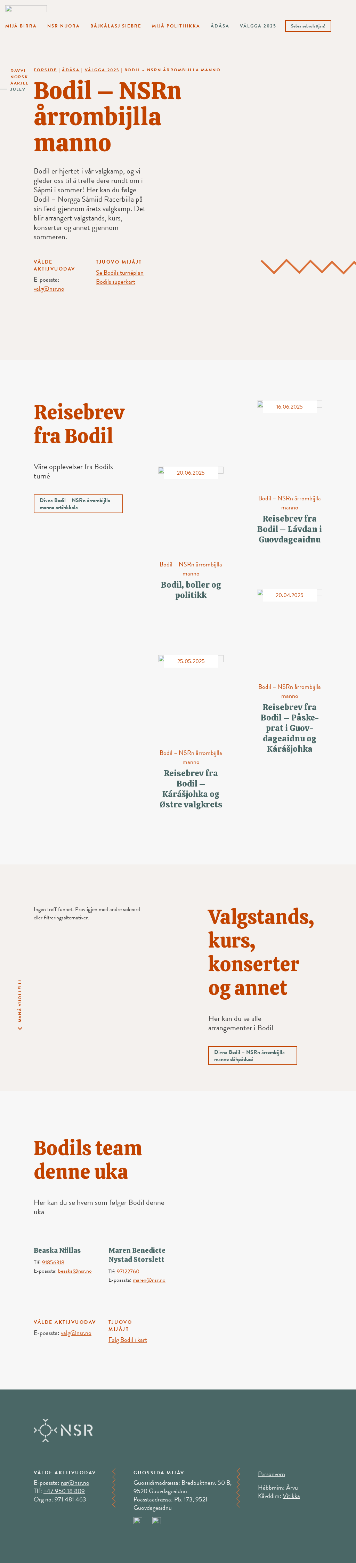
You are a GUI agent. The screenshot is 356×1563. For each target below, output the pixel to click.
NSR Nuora (63, 26)
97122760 (128, 1271)
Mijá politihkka (176, 26)
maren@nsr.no (149, 1280)
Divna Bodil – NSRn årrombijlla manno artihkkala (75, 503)
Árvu (292, 1487)
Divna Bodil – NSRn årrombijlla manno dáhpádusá (249, 1055)
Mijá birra (21, 26)
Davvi (18, 70)
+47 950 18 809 (64, 1491)
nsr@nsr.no (75, 1482)
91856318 (53, 1262)
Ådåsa (220, 26)
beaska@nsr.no (75, 1271)
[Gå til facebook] (143, 1519)
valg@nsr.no (49, 288)
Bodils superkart (115, 281)
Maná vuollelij (20, 1001)
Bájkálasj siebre (115, 26)
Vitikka (291, 1495)
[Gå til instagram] (161, 1519)
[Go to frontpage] (26, 13)
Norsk (19, 77)
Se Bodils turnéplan (120, 272)
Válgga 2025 (258, 26)
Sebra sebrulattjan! (308, 26)
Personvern (271, 1474)
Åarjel (19, 83)
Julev (18, 89)
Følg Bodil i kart (127, 1339)
